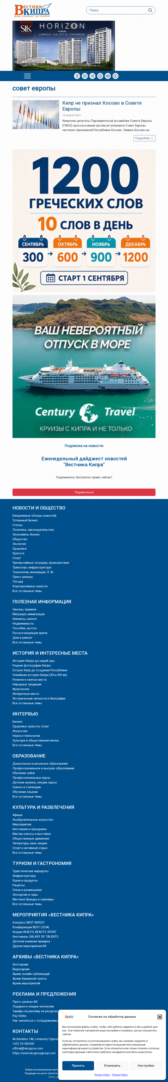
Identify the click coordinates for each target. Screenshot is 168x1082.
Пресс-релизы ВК (25, 1002)
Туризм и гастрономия (42, 863)
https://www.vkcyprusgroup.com (34, 1053)
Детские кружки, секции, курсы (34, 782)
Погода (17, 581)
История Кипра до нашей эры (33, 661)
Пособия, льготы (24, 628)
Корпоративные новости (30, 586)
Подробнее (142, 138)
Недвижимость (23, 623)
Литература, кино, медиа (29, 843)
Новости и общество (38, 507)
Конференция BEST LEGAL (31, 927)
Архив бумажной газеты (29, 978)
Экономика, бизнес (26, 534)
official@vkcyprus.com (27, 1048)
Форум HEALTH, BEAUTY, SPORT (34, 932)
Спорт (16, 558)
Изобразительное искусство (32, 820)
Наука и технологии (26, 736)
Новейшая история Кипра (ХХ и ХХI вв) (39, 675)
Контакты (25, 1031)
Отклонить (112, 1065)
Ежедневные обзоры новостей (34, 515)
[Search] (150, 10)
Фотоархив (20, 964)
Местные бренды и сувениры (33, 899)
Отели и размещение (27, 890)
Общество (19, 539)
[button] (160, 1017)
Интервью (25, 713)
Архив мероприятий (26, 983)
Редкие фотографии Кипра (31, 665)
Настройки (146, 1065)
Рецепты (18, 885)
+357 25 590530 (23, 1044)
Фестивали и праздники (29, 829)
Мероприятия (21, 824)
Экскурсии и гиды (25, 894)
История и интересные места (49, 653)
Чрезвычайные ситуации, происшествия (40, 563)
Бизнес (17, 721)
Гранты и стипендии (26, 787)
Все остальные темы (27, 591)
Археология (20, 689)
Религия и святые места (29, 679)
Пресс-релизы (22, 577)
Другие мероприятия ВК (29, 946)
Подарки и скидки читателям (33, 1006)
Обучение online (23, 773)
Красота (18, 553)
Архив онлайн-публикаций (31, 974)
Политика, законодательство (33, 530)
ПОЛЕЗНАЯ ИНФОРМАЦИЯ (41, 601)
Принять (78, 1065)
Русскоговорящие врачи (29, 633)
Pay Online (19, 1016)
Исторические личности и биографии (38, 698)
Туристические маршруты (30, 871)
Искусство (20, 731)
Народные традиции (26, 684)
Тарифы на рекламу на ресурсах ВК (37, 1011)
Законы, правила (24, 609)
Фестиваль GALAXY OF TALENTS (35, 936)
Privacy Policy (102, 1074)
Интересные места (25, 694)
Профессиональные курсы (31, 778)
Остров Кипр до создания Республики (39, 670)
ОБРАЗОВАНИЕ (28, 755)
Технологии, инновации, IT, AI (32, 572)
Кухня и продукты (25, 880)
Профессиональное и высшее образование (43, 768)
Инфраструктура (24, 876)
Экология (19, 544)
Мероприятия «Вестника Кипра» (53, 914)
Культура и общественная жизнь (35, 740)
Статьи (17, 525)
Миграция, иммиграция (28, 614)
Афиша (17, 815)
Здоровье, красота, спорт (30, 726)
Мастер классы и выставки (31, 834)
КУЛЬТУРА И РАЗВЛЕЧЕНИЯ (43, 807)
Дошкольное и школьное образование (40, 763)
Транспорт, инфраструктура (31, 567)
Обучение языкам (25, 792)
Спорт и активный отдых (29, 848)
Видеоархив (21, 969)
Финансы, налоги (24, 619)
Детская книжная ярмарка (31, 941)
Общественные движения (30, 838)
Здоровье (19, 548)
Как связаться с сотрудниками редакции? (42, 1020)
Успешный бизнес (25, 520)
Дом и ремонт (22, 637)
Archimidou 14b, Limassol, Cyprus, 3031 (39, 1039)
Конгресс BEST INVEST (28, 922)
